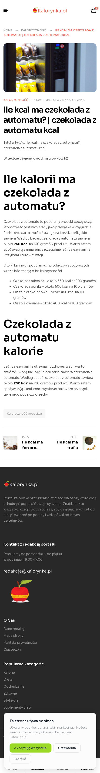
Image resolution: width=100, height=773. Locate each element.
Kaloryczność (33, 30)
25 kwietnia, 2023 (45, 100)
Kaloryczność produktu (24, 414)
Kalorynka (76, 100)
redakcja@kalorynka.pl (27, 571)
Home (7, 30)
